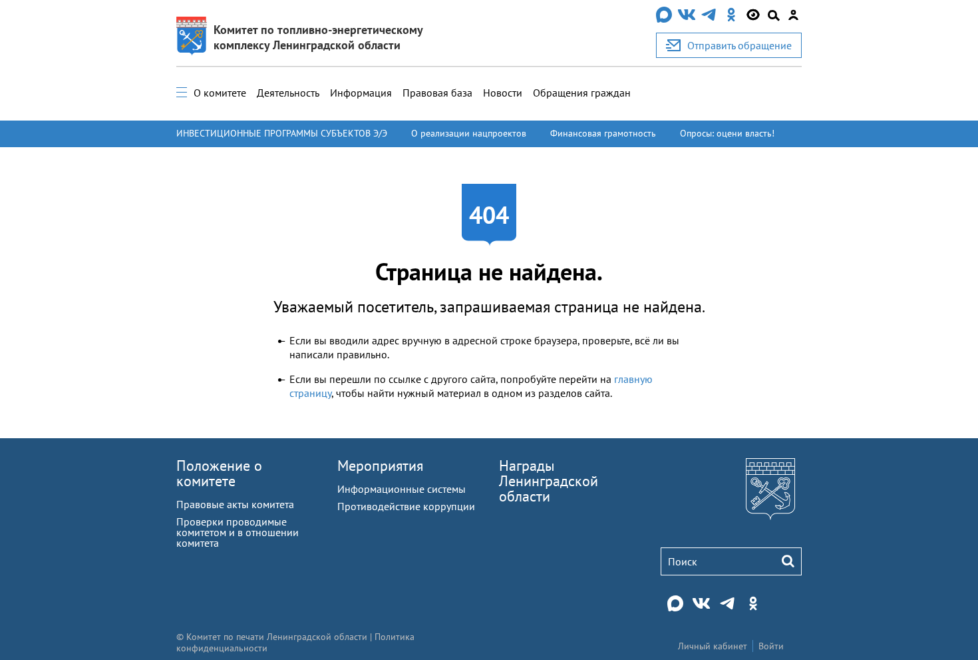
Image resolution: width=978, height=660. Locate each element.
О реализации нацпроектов (468, 133)
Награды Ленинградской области (548, 480)
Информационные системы (401, 488)
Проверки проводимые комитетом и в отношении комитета (237, 532)
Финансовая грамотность (603, 133)
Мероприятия (380, 465)
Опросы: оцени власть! (727, 133)
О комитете (220, 92)
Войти (771, 646)
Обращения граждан (582, 92)
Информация (361, 92)
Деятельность (288, 92)
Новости (502, 92)
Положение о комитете (219, 473)
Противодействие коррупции (406, 506)
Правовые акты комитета (235, 504)
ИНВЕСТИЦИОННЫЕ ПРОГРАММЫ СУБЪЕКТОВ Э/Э (281, 133)
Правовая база (437, 92)
